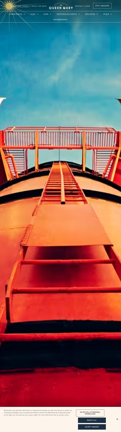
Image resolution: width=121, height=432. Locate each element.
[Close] (117, 419)
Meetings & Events (67, 14)
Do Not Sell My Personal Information (90, 413)
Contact (79, 6)
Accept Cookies (92, 427)
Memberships (60, 20)
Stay (33, 14)
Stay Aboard (102, 6)
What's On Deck (39, 6)
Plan (106, 14)
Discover (90, 14)
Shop (87, 6)
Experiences (15, 14)
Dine (46, 14)
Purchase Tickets (21, 6)
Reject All (92, 420)
